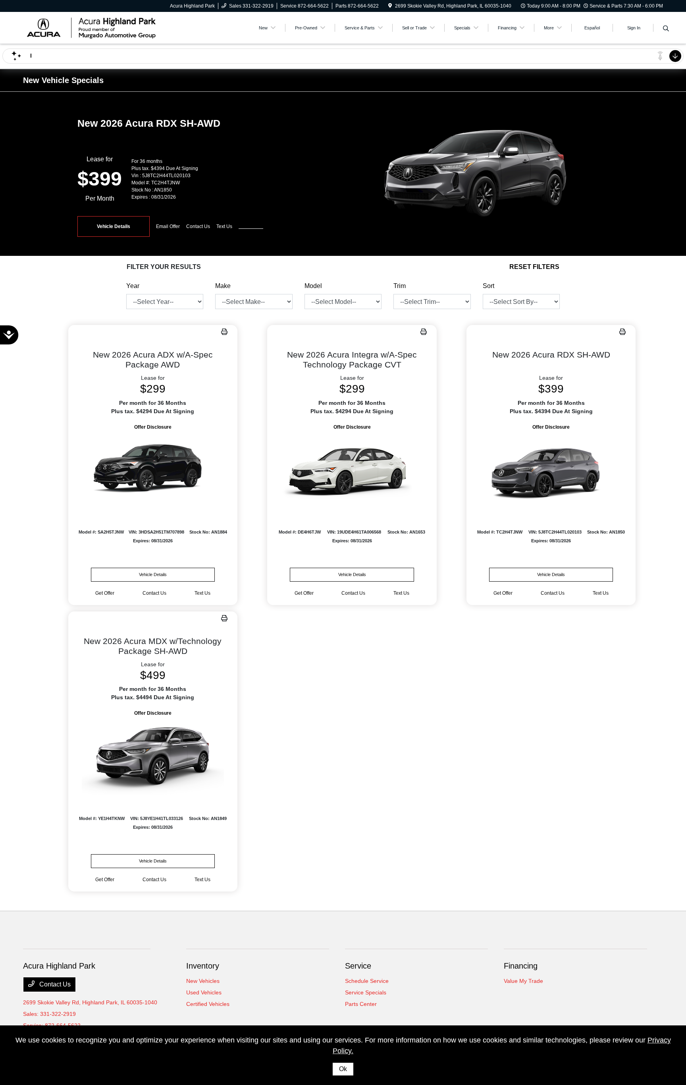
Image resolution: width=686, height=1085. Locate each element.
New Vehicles (203, 981)
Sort (488, 285)
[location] (390, 6)
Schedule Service (367, 981)
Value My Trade (523, 981)
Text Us (202, 593)
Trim (399, 285)
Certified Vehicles (207, 1004)
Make (223, 285)
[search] (666, 29)
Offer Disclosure (153, 427)
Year (132, 285)
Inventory (202, 965)
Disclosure (251, 226)
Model (313, 285)
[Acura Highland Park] (91, 27)
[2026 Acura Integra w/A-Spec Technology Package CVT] (352, 469)
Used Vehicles (204, 992)
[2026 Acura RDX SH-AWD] (551, 469)
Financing (521, 965)
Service (358, 965)
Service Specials (365, 992)
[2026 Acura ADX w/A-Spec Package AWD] (153, 469)
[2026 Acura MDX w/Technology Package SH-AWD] (153, 756)
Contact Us (54, 984)
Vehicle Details (113, 226)
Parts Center (361, 1004)
